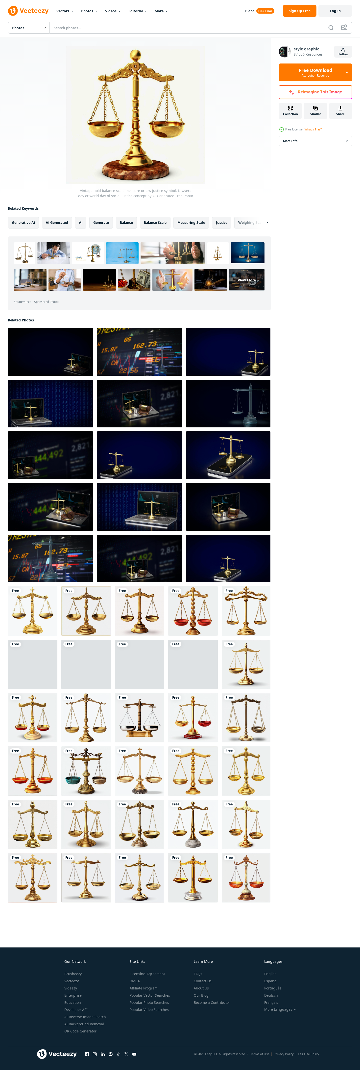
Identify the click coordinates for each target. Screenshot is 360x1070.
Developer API (76, 1009)
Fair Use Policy (308, 1054)
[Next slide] (263, 223)
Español (270, 981)
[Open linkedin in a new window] (103, 1054)
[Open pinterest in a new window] (111, 1054)
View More (247, 280)
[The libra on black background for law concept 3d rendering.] (228, 403)
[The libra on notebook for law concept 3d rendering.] (50, 352)
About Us (201, 988)
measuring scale (191, 222)
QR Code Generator (80, 1031)
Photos (87, 11)
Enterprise (73, 995)
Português (272, 988)
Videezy (70, 988)
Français (271, 1002)
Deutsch (271, 995)
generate (101, 222)
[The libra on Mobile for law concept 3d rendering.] (228, 352)
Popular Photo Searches (149, 1002)
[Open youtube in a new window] (134, 1054)
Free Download (315, 72)
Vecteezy (71, 981)
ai (80, 222)
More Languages (278, 1009)
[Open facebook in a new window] (87, 1054)
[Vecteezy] (28, 11)
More (159, 11)
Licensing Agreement (147, 973)
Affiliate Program (144, 988)
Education (72, 1002)
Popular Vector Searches (150, 995)
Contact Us (203, 981)
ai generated (57, 222)
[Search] (331, 28)
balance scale (155, 222)
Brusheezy (73, 973)
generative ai (23, 222)
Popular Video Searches (149, 1009)
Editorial (135, 11)
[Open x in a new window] (126, 1054)
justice (221, 222)
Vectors (62, 11)
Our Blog (201, 995)
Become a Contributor (212, 1002)
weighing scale (251, 222)
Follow (343, 54)
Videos (111, 11)
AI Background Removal (84, 1024)
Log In (335, 10)
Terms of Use (259, 1054)
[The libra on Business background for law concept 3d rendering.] (139, 352)
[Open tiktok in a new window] (118, 1054)
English (270, 973)
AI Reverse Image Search (85, 1016)
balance (126, 222)
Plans (249, 10)
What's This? (313, 129)
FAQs (198, 973)
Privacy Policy (284, 1054)
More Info (290, 141)
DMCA (135, 981)
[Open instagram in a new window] (95, 1054)
